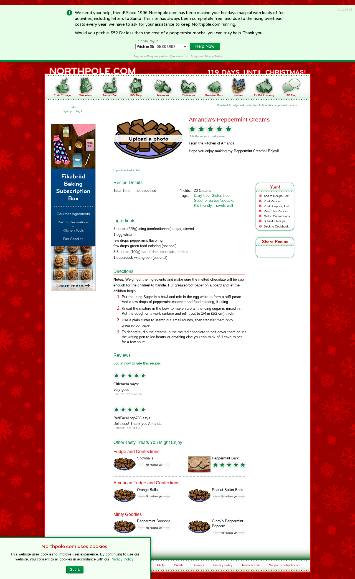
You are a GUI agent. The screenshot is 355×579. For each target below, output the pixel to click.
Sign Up (67, 111)
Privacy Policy (222, 565)
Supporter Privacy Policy (206, 56)
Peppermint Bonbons (154, 521)
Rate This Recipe (275, 211)
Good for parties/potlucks (214, 200)
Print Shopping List (276, 206)
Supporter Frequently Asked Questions (158, 56)
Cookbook (223, 105)
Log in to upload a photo (127, 170)
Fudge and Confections (245, 105)
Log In (79, 111)
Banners (198, 565)
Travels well (223, 205)
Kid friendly (203, 205)
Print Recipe (272, 201)
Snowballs (145, 458)
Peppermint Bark (225, 458)
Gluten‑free (220, 195)
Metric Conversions (277, 216)
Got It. (75, 569)
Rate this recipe (198, 136)
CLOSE (344, 10)
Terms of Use (251, 565)
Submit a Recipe (275, 221)
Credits (179, 565)
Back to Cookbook (276, 226)
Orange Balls (147, 490)
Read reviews (217, 136)
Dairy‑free (201, 195)
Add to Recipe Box (276, 196)
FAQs (161, 565)
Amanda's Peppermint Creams (279, 105)
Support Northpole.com (284, 565)
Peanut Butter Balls (227, 490)
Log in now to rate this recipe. (137, 363)
